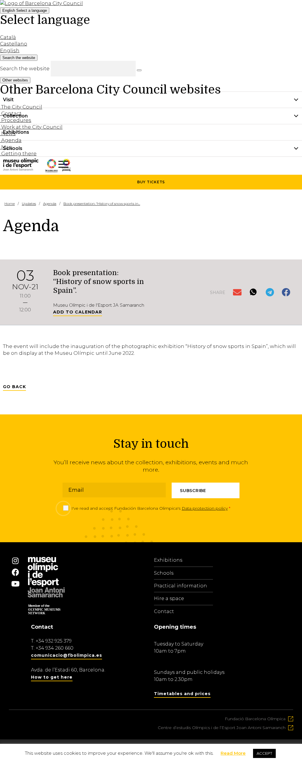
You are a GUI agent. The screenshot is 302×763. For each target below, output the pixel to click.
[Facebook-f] (15, 572)
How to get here (52, 677)
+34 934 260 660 (54, 648)
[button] (237, 292)
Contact (164, 611)
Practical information (180, 586)
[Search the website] (139, 70)
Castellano (13, 44)
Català (8, 37)
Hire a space (169, 598)
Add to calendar (77, 312)
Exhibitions (168, 560)
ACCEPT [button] (264, 753)
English (24, 10)
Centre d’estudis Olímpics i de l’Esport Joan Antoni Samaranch (221, 727)
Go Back (14, 386)
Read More (233, 753)
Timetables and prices (182, 693)
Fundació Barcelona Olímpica (255, 718)
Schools (163, 573)
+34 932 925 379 (54, 641)
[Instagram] (15, 560)
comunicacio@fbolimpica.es (66, 655)
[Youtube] (15, 583)
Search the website (25, 68)
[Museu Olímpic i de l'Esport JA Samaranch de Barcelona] (66, 169)
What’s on (15, 164)
